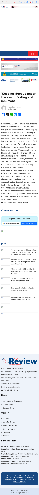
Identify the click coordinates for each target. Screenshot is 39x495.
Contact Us (24, 490)
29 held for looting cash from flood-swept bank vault (22, 279)
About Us (14, 490)
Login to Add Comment (29, 223)
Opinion (5, 436)
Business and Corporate (12, 401)
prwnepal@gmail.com (14, 387)
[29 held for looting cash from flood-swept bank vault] (5, 281)
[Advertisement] (19, 30)
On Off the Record (10, 425)
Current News (8, 404)
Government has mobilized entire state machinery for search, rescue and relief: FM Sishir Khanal (24, 252)
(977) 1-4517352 (14, 383)
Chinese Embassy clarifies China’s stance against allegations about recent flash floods (23, 261)
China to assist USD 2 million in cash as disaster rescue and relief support (23, 271)
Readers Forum (8, 429)
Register (15, 2)
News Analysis (8, 408)
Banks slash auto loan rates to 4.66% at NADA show (22, 289)
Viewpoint (6, 432)
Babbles (5, 419)
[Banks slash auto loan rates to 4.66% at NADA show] (5, 290)
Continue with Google (12, 223)
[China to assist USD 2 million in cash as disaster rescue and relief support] (5, 271)
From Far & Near (9, 422)
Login (10, 2)
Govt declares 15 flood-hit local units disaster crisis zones (23, 298)
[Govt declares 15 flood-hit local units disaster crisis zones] (5, 300)
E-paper (33, 54)
